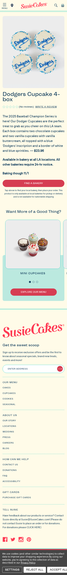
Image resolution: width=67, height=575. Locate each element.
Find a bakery (33, 183)
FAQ (5, 476)
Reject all (34, 569)
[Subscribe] (60, 369)
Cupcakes (9, 393)
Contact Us (10, 465)
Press (7, 437)
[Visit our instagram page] (21, 539)
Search (56, 5)
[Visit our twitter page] (13, 539)
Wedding (8, 432)
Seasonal (9, 404)
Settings (12, 569)
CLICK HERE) (34, 527)
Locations (12, 5)
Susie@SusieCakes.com (35, 519)
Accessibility (11, 481)
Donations (10, 470)
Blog (6, 448)
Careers (8, 443)
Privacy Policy (28, 562)
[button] (4, 5)
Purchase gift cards (17, 498)
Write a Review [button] (46, 107)
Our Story (9, 421)
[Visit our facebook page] (5, 539)
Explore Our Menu (33, 292)
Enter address (18, 369)
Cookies (8, 399)
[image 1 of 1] (33, 52)
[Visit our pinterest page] (29, 539)
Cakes (7, 388)
